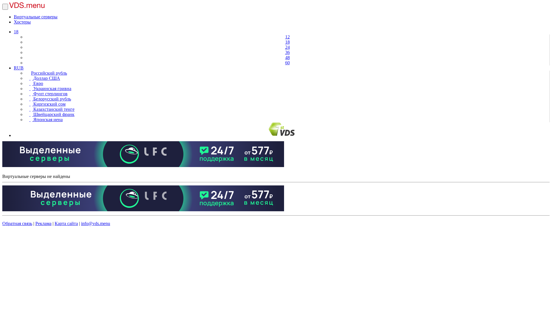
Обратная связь (17, 223)
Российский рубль (49, 73)
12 (287, 36)
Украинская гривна (51, 88)
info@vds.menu (95, 223)
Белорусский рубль (51, 98)
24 (287, 47)
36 (287, 52)
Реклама (43, 223)
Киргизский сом (49, 104)
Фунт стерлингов (50, 93)
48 (287, 57)
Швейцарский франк (53, 114)
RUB (19, 67)
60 (287, 62)
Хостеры (22, 22)
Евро (37, 83)
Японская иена (47, 119)
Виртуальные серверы (35, 16)
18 (16, 31)
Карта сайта (66, 223)
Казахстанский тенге (53, 109)
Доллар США (46, 78)
